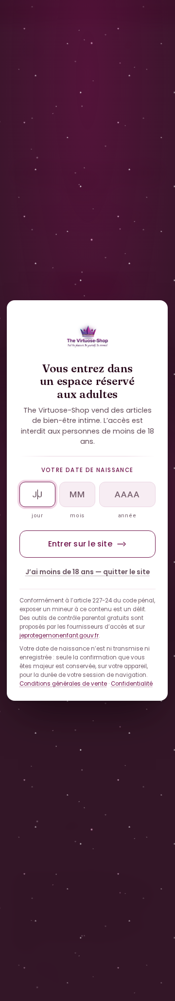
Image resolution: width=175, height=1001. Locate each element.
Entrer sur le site (80, 543)
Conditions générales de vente (63, 684)
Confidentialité (132, 684)
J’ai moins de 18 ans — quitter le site (87, 572)
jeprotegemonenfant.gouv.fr (59, 635)
